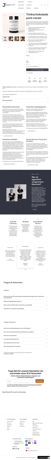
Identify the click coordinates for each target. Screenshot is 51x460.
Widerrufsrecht (36, 432)
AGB (33, 421)
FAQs (8, 429)
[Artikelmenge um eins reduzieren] (27, 58)
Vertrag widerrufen (43, 457)
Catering (22, 424)
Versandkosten (35, 66)
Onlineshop (22, 421)
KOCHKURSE (21, 8)
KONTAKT (36, 8)
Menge (27, 55)
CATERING (29, 5)
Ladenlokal (9, 424)
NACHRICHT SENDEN (8, 353)
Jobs (8, 428)
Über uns (9, 423)
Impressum (35, 427)
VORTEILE (28, 8)
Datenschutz (35, 425)
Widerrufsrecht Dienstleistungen (36, 434)
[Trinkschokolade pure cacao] (5, 403)
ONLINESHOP (21, 2)
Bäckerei (22, 423)
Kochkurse (22, 426)
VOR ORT (30, 2)
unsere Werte (10, 421)
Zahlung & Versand (37, 429)
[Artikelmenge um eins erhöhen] (32, 58)
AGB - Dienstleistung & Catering (38, 424)
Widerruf (34, 430)
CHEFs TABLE (21, 5)
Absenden (39, 381)
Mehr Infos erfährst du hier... (38, 201)
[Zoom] (14, 24)
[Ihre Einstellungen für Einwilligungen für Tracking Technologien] (49, 458)
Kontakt (8, 426)
